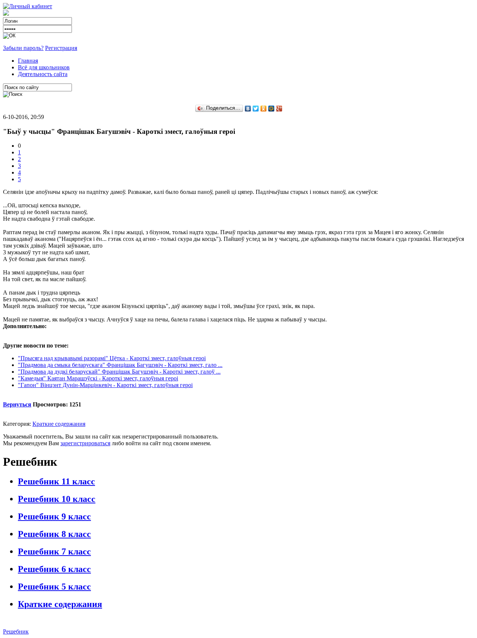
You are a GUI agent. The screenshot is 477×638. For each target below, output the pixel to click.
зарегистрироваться (85, 443)
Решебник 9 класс (54, 516)
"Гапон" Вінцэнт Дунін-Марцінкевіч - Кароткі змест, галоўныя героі (105, 385)
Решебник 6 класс (54, 569)
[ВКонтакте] (248, 108)
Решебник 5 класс (54, 586)
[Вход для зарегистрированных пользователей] (27, 6)
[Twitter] (256, 108)
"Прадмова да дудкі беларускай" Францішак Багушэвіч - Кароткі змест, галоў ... (119, 371)
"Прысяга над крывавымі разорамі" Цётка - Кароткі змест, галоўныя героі (112, 358)
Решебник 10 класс (56, 499)
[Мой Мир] (271, 108)
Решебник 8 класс (54, 534)
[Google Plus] (279, 108)
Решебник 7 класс (54, 551)
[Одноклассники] (264, 108)
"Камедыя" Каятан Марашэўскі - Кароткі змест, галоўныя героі (98, 378)
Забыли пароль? (23, 48)
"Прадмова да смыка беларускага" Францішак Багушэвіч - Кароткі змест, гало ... (120, 365)
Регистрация (61, 48)
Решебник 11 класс (56, 481)
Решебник (16, 631)
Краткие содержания (58, 424)
